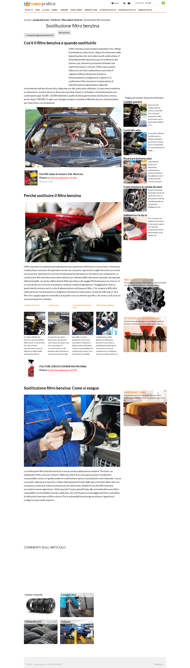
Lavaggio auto (68, 594)
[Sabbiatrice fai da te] (135, 228)
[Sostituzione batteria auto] (83, 323)
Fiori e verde (76, 10)
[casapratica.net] (39, 3)
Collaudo (65, 621)
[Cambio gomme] (135, 115)
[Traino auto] (59, 323)
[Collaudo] (77, 631)
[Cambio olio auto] (35, 323)
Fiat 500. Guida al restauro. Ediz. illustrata (61, 174)
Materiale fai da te (127, 10)
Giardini (64, 10)
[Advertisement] (54, 17)
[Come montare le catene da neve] (135, 200)
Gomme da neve (33, 621)
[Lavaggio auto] (77, 604)
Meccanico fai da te (72, 19)
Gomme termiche (34, 594)
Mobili (55, 10)
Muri (37, 10)
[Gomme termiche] (41, 604)
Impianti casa (91, 10)
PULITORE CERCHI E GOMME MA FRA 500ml (62, 366)
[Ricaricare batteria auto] (135, 171)
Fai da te (29, 10)
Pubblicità (159, 664)
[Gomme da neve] (41, 631)
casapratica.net (41, 19)
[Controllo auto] (135, 143)
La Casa (45, 10)
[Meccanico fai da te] (145, 295)
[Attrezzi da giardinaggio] (145, 333)
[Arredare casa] (145, 407)
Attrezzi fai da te (108, 10)
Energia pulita (145, 10)
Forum (116, 3)
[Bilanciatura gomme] (107, 323)
